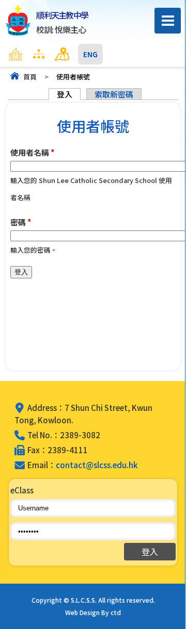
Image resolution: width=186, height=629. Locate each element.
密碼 (21, 222)
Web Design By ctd (93, 612)
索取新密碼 (114, 94)
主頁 (35, 54)
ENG (90, 54)
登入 (69, 94)
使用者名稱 (32, 152)
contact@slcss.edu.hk (96, 464)
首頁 (30, 76)
